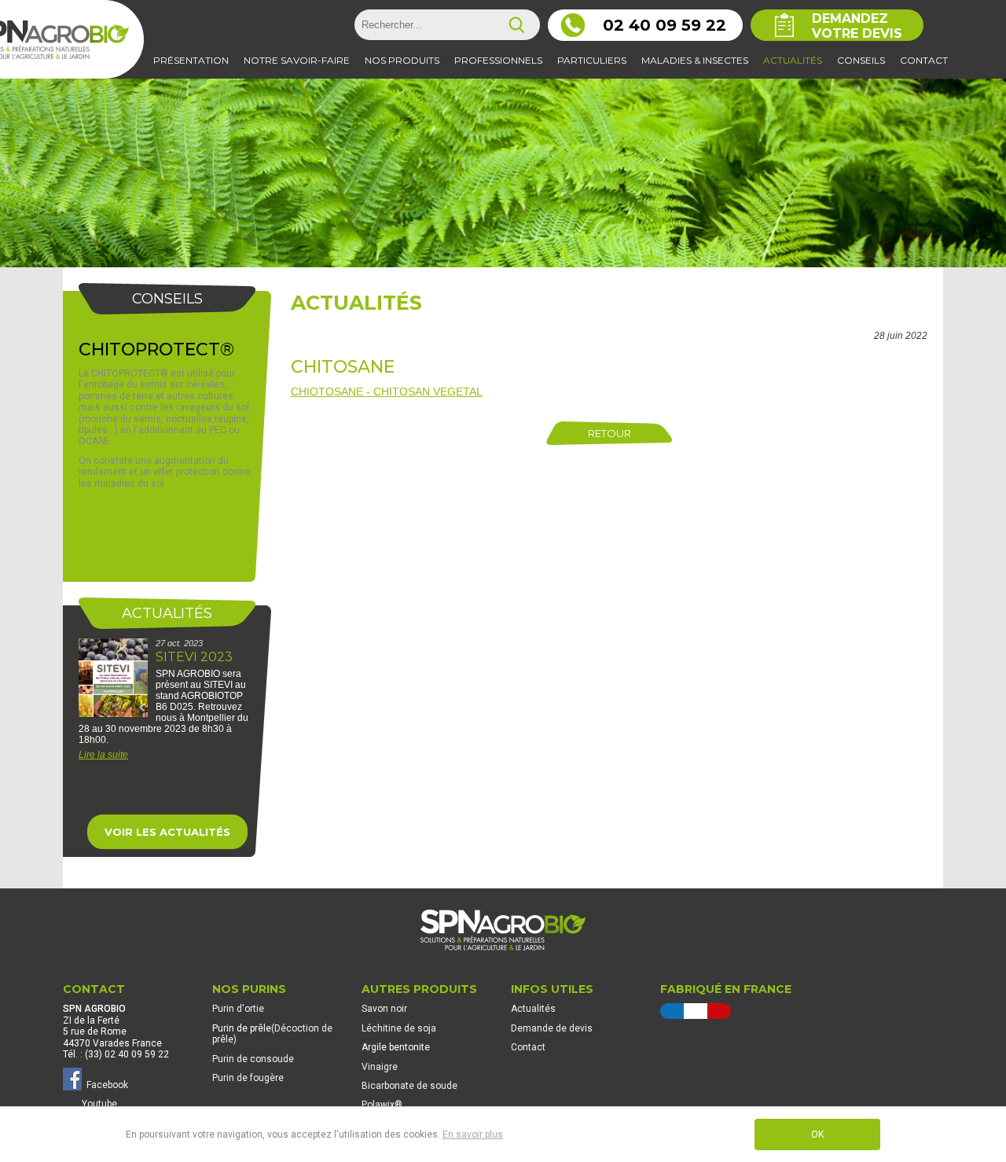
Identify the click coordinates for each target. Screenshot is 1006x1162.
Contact (528, 1047)
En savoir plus (472, 1134)
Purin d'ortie (238, 1008)
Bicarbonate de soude (409, 1085)
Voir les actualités (167, 832)
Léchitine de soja (399, 1028)
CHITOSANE (343, 366)
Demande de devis (552, 1028)
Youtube (99, 1103)
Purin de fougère (248, 1077)
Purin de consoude (253, 1059)
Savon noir (384, 1008)
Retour (609, 433)
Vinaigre (380, 1066)
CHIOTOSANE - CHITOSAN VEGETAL (387, 391)
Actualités (356, 302)
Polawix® (382, 1104)
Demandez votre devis (857, 26)
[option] (167, 713)
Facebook (105, 1084)
